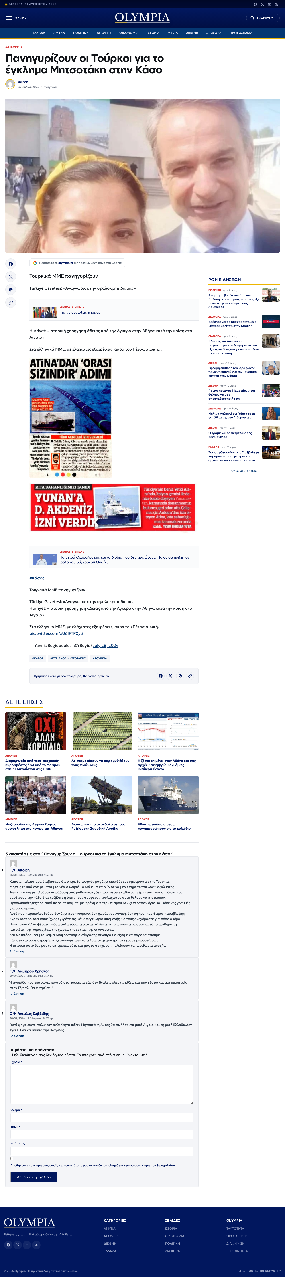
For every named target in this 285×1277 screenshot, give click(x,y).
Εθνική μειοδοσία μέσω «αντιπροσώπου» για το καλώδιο (164, 826)
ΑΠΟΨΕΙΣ (104, 33)
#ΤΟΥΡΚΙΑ (100, 658)
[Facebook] (255, 4)
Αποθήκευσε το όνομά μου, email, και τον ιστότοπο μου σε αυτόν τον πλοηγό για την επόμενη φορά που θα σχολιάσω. (93, 1165)
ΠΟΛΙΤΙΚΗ (81, 33)
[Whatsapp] (10, 289)
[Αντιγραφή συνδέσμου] (10, 302)
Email (15, 1126)
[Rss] (276, 4)
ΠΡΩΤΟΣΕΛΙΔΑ (241, 33)
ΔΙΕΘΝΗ (192, 33)
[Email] (269, 4)
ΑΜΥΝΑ (59, 33)
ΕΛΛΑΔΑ (38, 33)
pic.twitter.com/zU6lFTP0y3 (56, 633)
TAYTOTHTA (235, 1229)
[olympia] (142, 18)
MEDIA (173, 33)
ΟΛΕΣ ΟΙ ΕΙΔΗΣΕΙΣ (244, 470)
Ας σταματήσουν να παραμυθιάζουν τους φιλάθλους (100, 763)
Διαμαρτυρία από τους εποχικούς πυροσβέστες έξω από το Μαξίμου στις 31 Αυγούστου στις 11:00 (32, 765)
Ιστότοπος (17, 1143)
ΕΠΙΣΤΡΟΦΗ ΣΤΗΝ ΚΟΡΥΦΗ (259, 1271)
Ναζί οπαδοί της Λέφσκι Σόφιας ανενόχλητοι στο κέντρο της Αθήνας (34, 826)
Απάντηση (17, 951)
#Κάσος (36, 578)
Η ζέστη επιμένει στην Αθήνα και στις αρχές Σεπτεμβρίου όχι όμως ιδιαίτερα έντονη (167, 765)
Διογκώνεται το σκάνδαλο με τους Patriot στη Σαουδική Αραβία (98, 826)
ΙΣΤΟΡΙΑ (153, 33)
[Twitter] (262, 4)
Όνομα (16, 1110)
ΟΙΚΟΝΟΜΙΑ (129, 33)
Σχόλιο (16, 1062)
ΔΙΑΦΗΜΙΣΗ (235, 1243)
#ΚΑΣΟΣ (37, 658)
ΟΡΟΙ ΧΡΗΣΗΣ (236, 1236)
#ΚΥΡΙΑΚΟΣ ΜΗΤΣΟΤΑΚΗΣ (68, 658)
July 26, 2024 (105, 645)
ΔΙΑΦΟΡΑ (214, 33)
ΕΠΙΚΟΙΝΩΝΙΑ (237, 1251)
